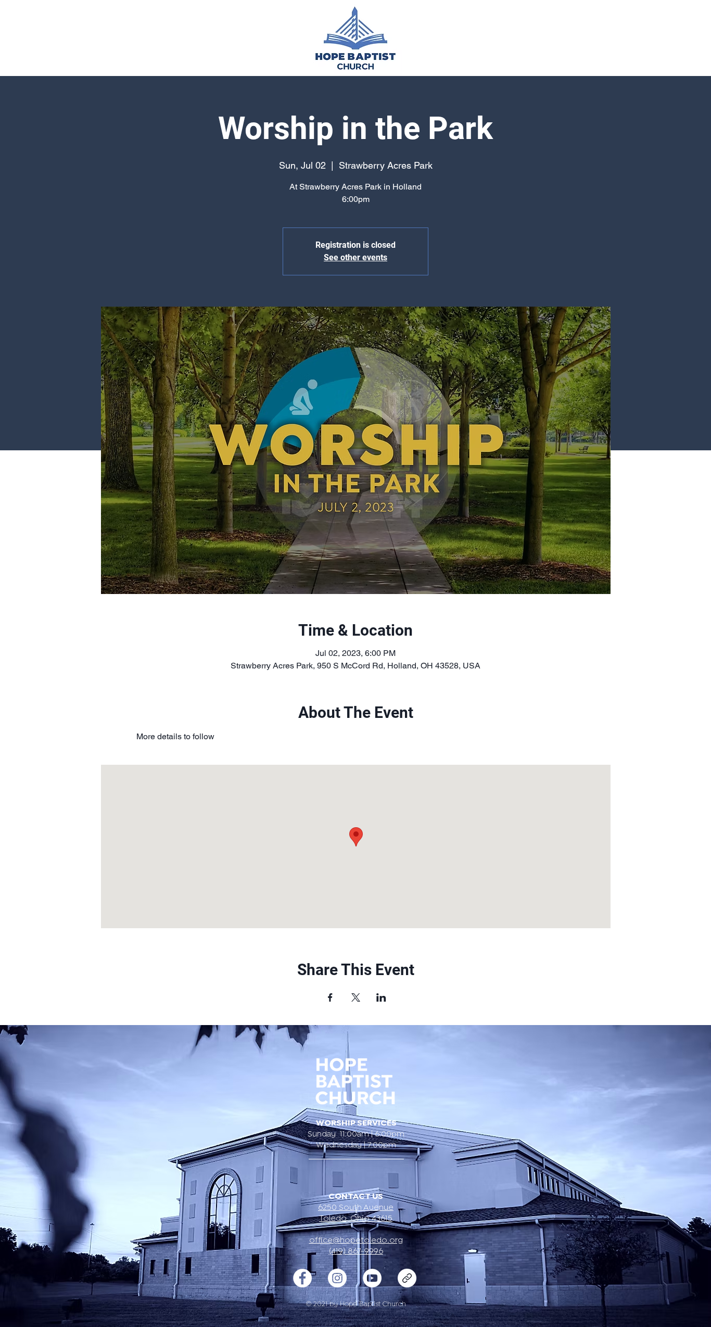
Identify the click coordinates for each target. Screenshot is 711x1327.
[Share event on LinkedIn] (381, 997)
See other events (355, 257)
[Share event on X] (356, 997)
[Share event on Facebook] (330, 997)
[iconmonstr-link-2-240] (407, 1278)
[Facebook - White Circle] (302, 1278)
